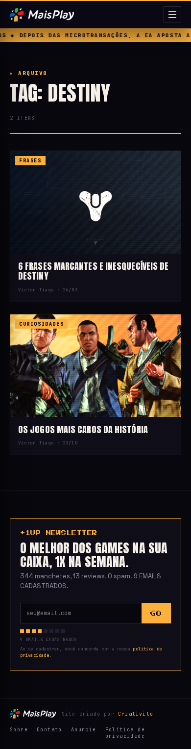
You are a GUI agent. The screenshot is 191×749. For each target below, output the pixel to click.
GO (156, 613)
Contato (49, 729)
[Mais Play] (85, 15)
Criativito (135, 714)
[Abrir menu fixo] (172, 14)
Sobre (19, 729)
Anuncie (83, 729)
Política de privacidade (125, 732)
